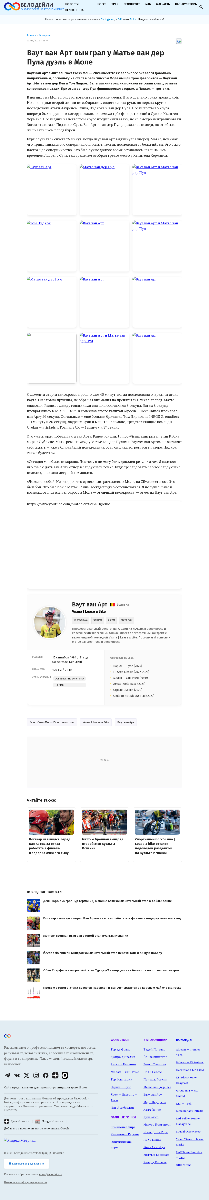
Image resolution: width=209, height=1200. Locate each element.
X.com (111, 620)
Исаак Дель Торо (155, 1132)
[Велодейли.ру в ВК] (17, 1075)
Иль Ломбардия (122, 1107)
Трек (114, 4)
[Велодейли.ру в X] (26, 1075)
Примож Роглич (155, 1079)
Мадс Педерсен (154, 1102)
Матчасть (163, 4)
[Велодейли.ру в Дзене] (55, 1075)
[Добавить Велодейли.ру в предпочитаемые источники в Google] (179, 43)
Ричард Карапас (155, 1162)
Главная (31, 35)
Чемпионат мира (123, 1127)
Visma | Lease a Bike (96, 722)
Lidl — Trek (183, 1103)
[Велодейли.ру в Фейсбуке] (45, 1075)
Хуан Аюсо (151, 1117)
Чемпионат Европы (125, 1134)
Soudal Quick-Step (188, 1131)
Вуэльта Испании (123, 1064)
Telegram (107, 19)
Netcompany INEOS (189, 1111)
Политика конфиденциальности (25, 1182)
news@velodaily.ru (50, 1174)
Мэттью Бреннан (156, 1155)
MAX (133, 19)
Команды (184, 1040)
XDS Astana (183, 1165)
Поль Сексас (152, 1072)
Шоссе (101, 4)
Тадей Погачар (154, 1049)
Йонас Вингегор (155, 1057)
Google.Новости (52, 1121)
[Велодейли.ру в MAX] (65, 1075)
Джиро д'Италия (123, 1057)
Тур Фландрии (121, 1079)
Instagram (81, 620)
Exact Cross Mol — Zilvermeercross (52, 722)
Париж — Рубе (121, 1087)
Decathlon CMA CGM (190, 1070)
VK (120, 19)
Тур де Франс (120, 1049)
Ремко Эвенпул (154, 1064)
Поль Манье (152, 1139)
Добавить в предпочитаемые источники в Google (36, 1128)
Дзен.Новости (20, 1121)
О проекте (57, 1153)
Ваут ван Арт (125, 722)
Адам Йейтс (152, 1109)
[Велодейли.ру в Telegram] (7, 1075)
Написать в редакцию (26, 1163)
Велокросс (131, 4)
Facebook (126, 620)
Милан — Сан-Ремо (125, 1072)
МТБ (148, 4)
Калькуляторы (186, 4)
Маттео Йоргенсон (157, 1124)
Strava (97, 620)
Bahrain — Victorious (189, 1062)
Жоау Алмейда (154, 1147)
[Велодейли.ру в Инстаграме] (36, 1075)
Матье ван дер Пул (157, 1087)
